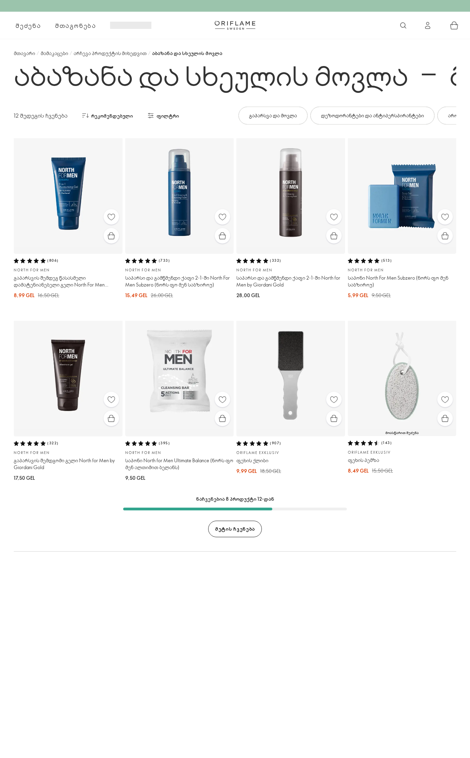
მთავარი (24, 53)
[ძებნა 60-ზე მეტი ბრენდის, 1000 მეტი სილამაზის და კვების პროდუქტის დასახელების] (403, 25)
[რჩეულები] (111, 217)
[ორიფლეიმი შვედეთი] (235, 25)
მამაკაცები (54, 53)
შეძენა (28, 25)
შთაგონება (75, 25)
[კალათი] (454, 25)
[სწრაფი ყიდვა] (111, 235)
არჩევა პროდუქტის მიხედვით (110, 53)
